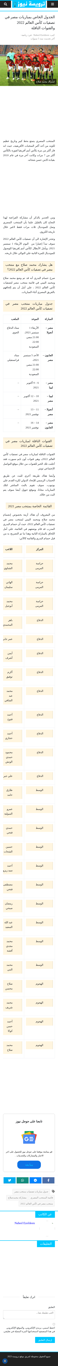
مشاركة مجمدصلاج (17, 1197)
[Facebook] (48, 1180)
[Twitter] (10, 1180)
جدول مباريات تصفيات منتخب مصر (31, 1191)
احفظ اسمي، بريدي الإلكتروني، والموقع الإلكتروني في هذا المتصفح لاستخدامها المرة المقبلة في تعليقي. (29, 1329)
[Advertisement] (29, 112)
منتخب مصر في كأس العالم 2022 (36, 1203)
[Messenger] (36, 1180)
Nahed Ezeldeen (41, 35)
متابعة (29, 1164)
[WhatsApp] (23, 1180)
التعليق (51, 1307)
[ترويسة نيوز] (29, 4)
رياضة (24, 35)
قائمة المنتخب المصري (41, 1197)
